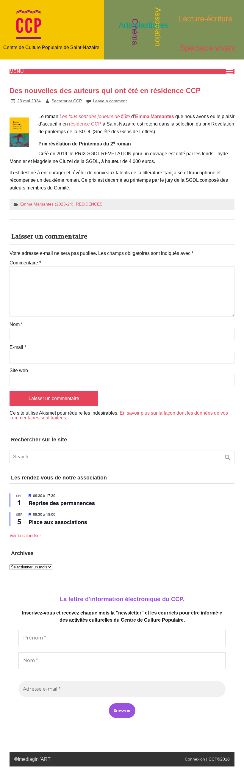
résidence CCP (85, 123)
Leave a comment (110, 100)
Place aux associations (58, 522)
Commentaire (25, 263)
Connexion (195, 759)
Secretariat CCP (66, 100)
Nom (16, 324)
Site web (19, 370)
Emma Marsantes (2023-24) (46, 204)
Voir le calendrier (25, 535)
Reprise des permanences (62, 503)
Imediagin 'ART (34, 759)
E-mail (18, 347)
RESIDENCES (89, 204)
